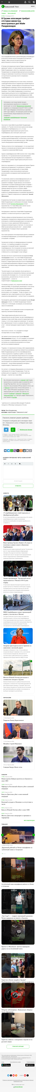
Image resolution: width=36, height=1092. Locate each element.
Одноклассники (8, 395)
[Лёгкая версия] (9, 2)
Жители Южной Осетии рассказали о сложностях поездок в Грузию (16, 678)
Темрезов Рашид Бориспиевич (13, 720)
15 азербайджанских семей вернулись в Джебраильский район (16, 514)
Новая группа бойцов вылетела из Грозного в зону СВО (16, 780)
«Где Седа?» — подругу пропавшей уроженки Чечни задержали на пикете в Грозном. (17, 917)
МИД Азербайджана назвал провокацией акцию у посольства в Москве (17, 613)
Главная (3, 13)
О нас (2, 1062)
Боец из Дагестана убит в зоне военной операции (14, 795)
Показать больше (18, 1046)
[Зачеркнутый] (15, 463)
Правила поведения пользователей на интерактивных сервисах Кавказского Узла (18, 1081)
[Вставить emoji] (19, 463)
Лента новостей (12, 13)
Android (23, 380)
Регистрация (18, 481)
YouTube (14, 397)
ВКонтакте (26, 393)
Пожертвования (31, 1062)
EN (5, 1)
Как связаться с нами (15, 1062)
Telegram (7, 387)
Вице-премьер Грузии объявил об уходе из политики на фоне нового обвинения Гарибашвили (17, 545)
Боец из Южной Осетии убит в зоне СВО (15, 810)
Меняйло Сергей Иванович (12, 744)
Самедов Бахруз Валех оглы (12, 767)
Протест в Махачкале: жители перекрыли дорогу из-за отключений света (15, 947)
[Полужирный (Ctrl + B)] (5, 463)
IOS (27, 380)
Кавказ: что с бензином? (10, 11)
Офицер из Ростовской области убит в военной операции (17, 787)
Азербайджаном (15, 117)
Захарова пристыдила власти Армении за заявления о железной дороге (17, 647)
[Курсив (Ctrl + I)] (8, 463)
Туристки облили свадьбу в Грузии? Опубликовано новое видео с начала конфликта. (17, 981)
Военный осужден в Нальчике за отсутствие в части (17, 803)
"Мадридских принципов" (24, 106)
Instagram (18, 393)
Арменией (7, 117)
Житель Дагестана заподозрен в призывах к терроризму (16, 816)
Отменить (18, 485)
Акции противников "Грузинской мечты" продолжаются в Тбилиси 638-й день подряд (17, 580)
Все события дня (29, 820)
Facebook (11, 393)
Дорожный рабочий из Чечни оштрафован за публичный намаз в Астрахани (17, 848)
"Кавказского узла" (16, 280)
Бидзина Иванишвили (17, 204)
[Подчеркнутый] (12, 463)
